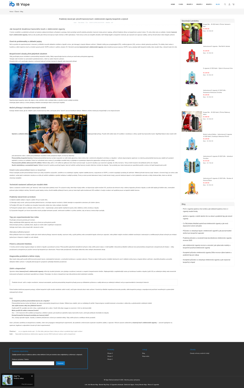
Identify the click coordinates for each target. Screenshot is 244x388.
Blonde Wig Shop (104, 384)
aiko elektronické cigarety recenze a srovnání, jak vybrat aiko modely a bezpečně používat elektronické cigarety (206, 246)
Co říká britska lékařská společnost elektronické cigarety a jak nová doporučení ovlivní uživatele (205, 225)
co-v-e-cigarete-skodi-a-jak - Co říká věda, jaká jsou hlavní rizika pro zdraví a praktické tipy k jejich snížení (50, 331)
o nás (181, 4)
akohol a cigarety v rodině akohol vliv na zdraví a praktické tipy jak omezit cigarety (207, 217)
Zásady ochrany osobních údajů (199, 353)
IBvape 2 (199, 4)
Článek (17, 11)
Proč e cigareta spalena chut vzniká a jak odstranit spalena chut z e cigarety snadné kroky (205, 210)
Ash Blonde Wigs (93, 384)
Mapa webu (145, 356)
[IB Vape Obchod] (20, 5)
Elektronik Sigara (129, 384)
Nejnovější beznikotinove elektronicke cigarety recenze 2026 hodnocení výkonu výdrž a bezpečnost (45, 334)
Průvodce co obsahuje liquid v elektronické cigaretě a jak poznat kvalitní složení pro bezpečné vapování (207, 232)
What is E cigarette (153, 384)
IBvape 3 (190, 4)
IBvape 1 (209, 4)
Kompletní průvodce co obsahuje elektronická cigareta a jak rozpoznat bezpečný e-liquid (206, 261)
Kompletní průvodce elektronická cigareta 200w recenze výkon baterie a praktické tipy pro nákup (207, 254)
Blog (218, 4)
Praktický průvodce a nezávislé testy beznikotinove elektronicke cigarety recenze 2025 (207, 239)
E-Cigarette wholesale (116, 384)
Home (173, 4)
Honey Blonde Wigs (141, 384)
